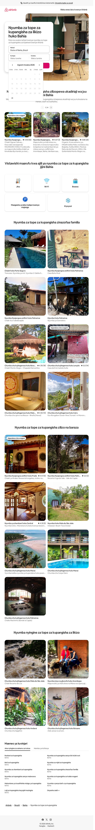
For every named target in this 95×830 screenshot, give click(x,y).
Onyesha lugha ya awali (64, 3)
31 (12, 98)
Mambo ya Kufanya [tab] (41, 748)
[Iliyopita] (42, 107)
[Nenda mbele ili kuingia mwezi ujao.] (39, 65)
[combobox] (29, 50)
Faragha (42, 826)
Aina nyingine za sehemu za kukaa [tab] (17, 748)
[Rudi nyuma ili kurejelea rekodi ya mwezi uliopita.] (12, 65)
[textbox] (18, 58)
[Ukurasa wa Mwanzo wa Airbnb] (10, 9)
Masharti (51, 826)
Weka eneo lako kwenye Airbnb (73, 9)
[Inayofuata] (51, 107)
